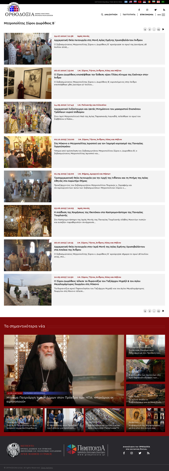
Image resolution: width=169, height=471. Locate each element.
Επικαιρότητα (53, 422)
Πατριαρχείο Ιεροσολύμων (34, 393)
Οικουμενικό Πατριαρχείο (140, 347)
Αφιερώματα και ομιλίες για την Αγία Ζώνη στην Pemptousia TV (104, 426)
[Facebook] (136, 10)
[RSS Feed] (161, 10)
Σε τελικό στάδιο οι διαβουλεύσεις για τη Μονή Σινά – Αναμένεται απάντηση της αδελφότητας (145, 401)
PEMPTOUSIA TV (94, 422)
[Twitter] (153, 10)
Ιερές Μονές (134, 396)
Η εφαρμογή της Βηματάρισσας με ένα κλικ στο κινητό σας (144, 426)
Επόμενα (163, 29)
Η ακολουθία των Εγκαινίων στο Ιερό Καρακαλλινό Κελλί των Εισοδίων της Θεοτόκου (145, 376)
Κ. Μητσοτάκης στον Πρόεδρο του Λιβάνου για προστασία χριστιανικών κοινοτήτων (62, 426)
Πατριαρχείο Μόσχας (16, 422)
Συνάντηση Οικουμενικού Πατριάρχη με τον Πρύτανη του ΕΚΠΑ (144, 351)
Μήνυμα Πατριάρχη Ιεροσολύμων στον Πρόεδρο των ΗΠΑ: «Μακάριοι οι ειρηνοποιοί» (60, 399)
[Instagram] (144, 10)
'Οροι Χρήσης (47, 468)
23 (158, 29)
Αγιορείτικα (133, 372)
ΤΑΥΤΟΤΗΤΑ (129, 15)
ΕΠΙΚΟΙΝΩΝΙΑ (146, 15)
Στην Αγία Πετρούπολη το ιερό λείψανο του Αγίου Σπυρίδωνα (22, 426)
